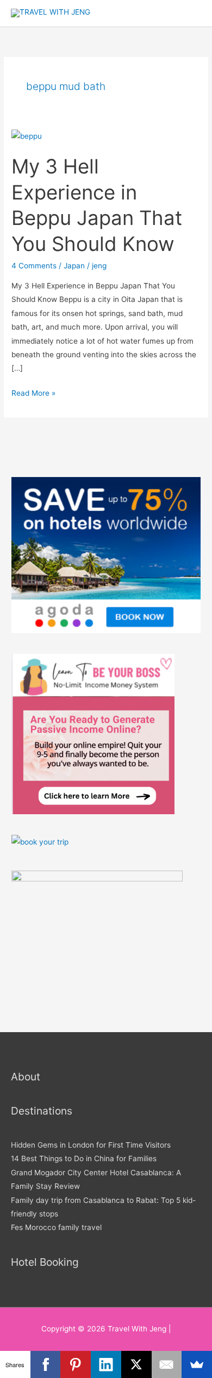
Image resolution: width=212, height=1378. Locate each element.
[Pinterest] (75, 1364)
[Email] (167, 1364)
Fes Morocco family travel (56, 1227)
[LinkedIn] (106, 1364)
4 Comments (34, 265)
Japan (74, 265)
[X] (136, 1364)
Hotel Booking (45, 1261)
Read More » (33, 392)
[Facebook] (45, 1364)
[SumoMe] (197, 1364)
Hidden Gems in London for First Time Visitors (91, 1145)
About (25, 1076)
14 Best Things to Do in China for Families (84, 1158)
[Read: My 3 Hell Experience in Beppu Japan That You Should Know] (26, 135)
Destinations (41, 1110)
